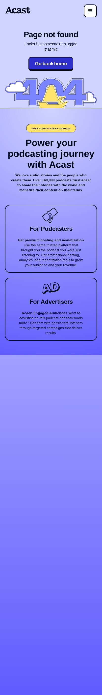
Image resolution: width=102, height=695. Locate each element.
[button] (90, 10)
